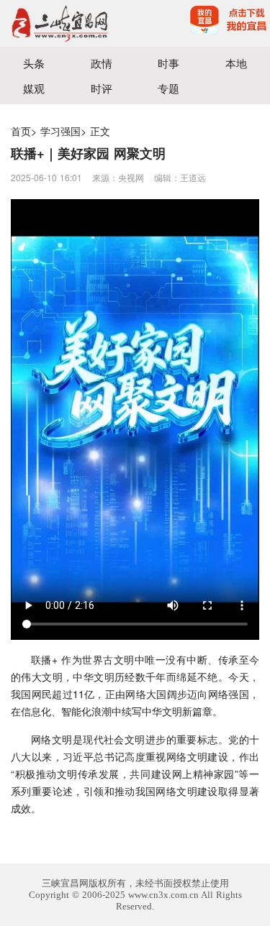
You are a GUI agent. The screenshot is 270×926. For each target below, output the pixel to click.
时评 (101, 88)
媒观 (34, 88)
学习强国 (60, 131)
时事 (168, 62)
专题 (168, 88)
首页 (21, 131)
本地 (236, 62)
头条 (34, 62)
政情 (101, 62)
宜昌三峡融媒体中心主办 (67, 23)
